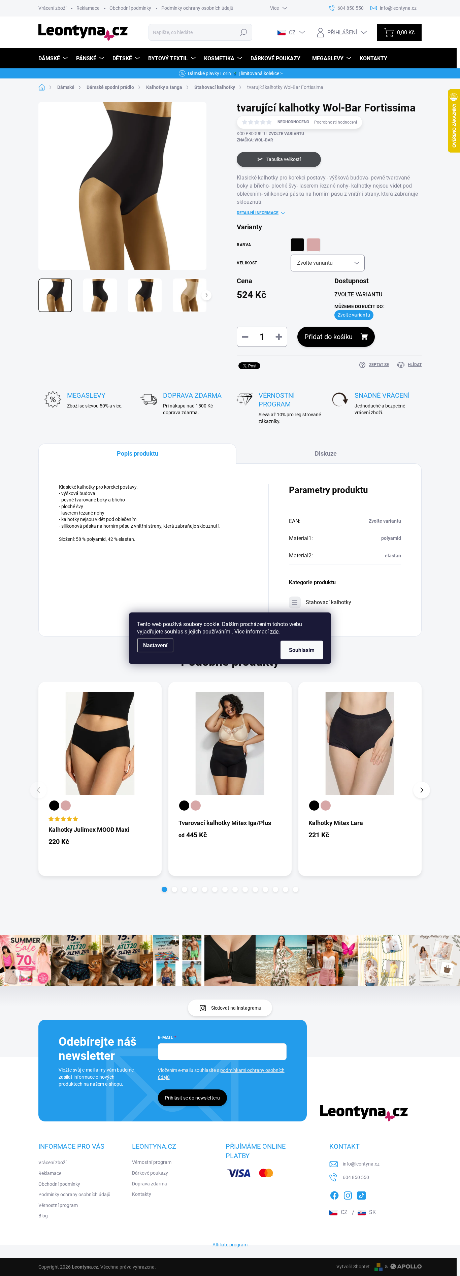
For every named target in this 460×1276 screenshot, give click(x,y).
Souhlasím (302, 650)
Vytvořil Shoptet (353, 1266)
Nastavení (155, 645)
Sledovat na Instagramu (236, 1008)
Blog (43, 1215)
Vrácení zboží (52, 8)
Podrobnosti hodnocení (335, 122)
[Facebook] (334, 1194)
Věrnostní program (58, 1205)
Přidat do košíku (328, 337)
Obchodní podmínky (130, 8)
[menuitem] (53, 58)
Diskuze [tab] (326, 453)
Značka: (255, 140)
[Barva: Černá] (54, 805)
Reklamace (87, 8)
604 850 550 (356, 1177)
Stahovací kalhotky (328, 602)
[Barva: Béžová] (66, 805)
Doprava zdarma (149, 1183)
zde (274, 631)
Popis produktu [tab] (137, 453)
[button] (164, 889)
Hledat (243, 32)
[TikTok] (361, 1194)
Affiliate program (230, 1244)
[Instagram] (348, 1194)
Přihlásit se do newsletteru (192, 1098)
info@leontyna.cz (361, 1164)
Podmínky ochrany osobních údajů (197, 8)
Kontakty (141, 1194)
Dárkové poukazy (150, 1173)
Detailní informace (257, 212)
